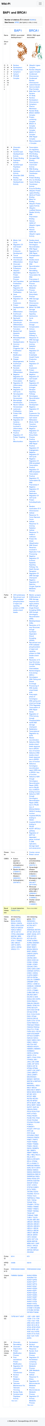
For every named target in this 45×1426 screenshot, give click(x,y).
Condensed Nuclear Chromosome (33, 80)
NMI (38, 1103)
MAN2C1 (30, 1079)
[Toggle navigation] (40, 3)
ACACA (29, 923)
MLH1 (33, 1090)
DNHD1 (29, 1005)
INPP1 (29, 1057)
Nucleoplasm (17, 67)
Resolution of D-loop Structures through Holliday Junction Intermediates (34, 664)
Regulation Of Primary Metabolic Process (34, 1399)
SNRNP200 (31, 1176)
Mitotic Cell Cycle (17, 241)
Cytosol (15, 74)
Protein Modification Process (17, 355)
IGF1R (18, 932)
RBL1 (29, 1155)
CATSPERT (31, 956)
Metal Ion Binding (32, 200)
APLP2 (35, 932)
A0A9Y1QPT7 (32, 1282)
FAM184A (30, 1025)
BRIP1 (29, 951)
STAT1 (29, 1185)
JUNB (37, 1062)
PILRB (29, 1118)
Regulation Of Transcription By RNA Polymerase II (34, 275)
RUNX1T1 (35, 1163)
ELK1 (29, 1014)
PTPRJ (13, 938)
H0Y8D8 (30, 1312)
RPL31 (29, 1161)
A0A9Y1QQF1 (32, 1290)
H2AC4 (13, 930)
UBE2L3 (30, 1230)
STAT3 (34, 1185)
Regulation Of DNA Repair (34, 252)
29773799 (32, 884)
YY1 (18, 949)
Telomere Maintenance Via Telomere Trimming (19, 1386)
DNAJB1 (36, 1003)
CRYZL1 (30, 984)
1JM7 (29, 1316)
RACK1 (35, 1146)
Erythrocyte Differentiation (18, 315)
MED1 (29, 1087)
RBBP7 (29, 1152)
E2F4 (29, 1010)
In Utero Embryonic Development (17, 251)
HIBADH (30, 1046)
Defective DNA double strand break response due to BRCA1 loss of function (34, 746)
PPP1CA (36, 1129)
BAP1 (18, 30)
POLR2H (30, 1122)
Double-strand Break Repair (34, 261)
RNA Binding (33, 169)
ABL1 (34, 919)
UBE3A (29, 1235)
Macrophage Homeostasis (17, 401)
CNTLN (29, 977)
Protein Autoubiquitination (35, 502)
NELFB (29, 1100)
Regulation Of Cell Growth (18, 245)
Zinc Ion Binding (34, 180)
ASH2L (34, 934)
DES (34, 999)
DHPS (38, 999)
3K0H (37, 1323)
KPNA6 (35, 1068)
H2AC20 (20, 927)
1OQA (29, 1318)
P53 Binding (33, 154)
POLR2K (37, 1122)
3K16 (37, 1325)
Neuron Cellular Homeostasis (18, 405)
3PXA (29, 1327)
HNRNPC (30, 1049)
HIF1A (13, 932)
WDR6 (29, 1241)
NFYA (29, 1103)
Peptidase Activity (16, 161)
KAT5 (37, 1064)
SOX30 (34, 1178)
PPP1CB (30, 1131)
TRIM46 (36, 1206)
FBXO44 (36, 1027)
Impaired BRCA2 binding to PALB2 (35, 824)
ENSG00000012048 (34, 1269)
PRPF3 (35, 1139)
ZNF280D (33, 1248)
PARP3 (13, 910)
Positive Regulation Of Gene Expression (34, 364)
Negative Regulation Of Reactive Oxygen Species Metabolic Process (35, 585)
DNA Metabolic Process (34, 1371)
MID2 (29, 1090)
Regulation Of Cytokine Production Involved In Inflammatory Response (18, 425)
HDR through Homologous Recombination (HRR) (34, 615)
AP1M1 (29, 932)
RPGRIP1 (36, 1159)
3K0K (29, 1325)
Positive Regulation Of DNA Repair (34, 441)
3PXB (34, 1327)
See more (14, 1401)
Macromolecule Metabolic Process (34, 1392)
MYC (34, 1094)
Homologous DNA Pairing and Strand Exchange (35, 680)
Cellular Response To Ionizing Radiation (33, 524)
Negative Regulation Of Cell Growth (34, 376)
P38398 (36, 1312)
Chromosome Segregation (33, 304)
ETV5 (38, 1020)
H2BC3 (18, 930)
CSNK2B (38, 986)
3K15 (33, 1325)
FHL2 (29, 1029)
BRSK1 (34, 951)
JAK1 (35, 1059)
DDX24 (29, 999)
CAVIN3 (30, 958)
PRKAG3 (30, 1137)
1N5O (38, 1316)
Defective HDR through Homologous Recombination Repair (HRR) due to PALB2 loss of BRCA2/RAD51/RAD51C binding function (35, 803)
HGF (35, 1044)
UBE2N (35, 1230)
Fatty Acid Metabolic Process (32, 287)
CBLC (13, 925)
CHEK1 (29, 973)
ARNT (29, 934)
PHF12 (29, 1113)
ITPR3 (13, 934)
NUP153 (36, 1107)
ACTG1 (35, 923)
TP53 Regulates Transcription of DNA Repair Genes (34, 708)
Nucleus (16, 65)
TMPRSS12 (31, 1198)
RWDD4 (37, 1165)
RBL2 (33, 1155)
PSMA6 (34, 1142)
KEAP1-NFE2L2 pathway (34, 829)
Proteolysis (17, 268)
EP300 (34, 1016)
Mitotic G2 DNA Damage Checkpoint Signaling (34, 310)
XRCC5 (35, 1245)
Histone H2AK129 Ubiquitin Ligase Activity (34, 232)
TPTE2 (36, 1204)
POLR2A (35, 1120)
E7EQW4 (36, 1308)
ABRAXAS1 (31, 921)
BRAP (29, 947)
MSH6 (39, 1092)
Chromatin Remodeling (33, 269)
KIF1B (35, 1066)
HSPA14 (30, 1053)
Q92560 (20, 1275)
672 (28, 1256)
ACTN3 (29, 925)
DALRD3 (30, 994)
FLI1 (32, 1029)
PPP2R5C (30, 1135)
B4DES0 (30, 1305)
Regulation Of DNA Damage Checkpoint (34, 575)
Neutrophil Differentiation (18, 319)
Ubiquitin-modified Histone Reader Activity (35, 210)
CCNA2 (35, 962)
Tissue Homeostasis (17, 256)
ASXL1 (18, 919)
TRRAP (29, 1211)
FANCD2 (30, 1027)
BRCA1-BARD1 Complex (34, 114)
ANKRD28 (30, 930)
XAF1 (33, 1243)
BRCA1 (34, 30)
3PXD (29, 1329)
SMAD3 (35, 1170)
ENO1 (29, 1016)
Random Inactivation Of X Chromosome (35, 508)
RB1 (28, 1150)
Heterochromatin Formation (19, 328)
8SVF (22, 1316)
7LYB (37, 1336)
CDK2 (29, 968)
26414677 (32, 882)
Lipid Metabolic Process (34, 282)
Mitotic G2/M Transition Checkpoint (33, 424)
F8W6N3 (14, 1275)
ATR (34, 938)
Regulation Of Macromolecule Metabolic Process (34, 1384)
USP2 (18, 945)
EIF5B (35, 1012)
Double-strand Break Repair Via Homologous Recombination (35, 243)
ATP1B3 (30, 938)
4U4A (29, 1333)
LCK (33, 1070)
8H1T (18, 1316)
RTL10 (29, 1163)
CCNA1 (29, 962)
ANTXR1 (38, 930)
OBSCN (30, 1109)
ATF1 (39, 934)
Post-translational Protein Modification (17, 1360)
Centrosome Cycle (33, 317)
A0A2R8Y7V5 (32, 1277)
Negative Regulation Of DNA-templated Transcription (18, 377)
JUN (32, 1062)
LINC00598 (20, 934)
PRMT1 (29, 1139)
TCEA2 (35, 1191)
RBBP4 (33, 1150)
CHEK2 (35, 973)
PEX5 (34, 1111)
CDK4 (34, 968)
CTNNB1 (35, 990)
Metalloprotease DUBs (34, 622)
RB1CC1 (20, 938)
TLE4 (34, 1196)
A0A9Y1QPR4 (32, 1280)
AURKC (29, 943)
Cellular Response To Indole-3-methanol (33, 533)
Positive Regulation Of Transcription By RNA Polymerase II (34, 480)
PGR (38, 1111)
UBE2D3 (30, 1224)
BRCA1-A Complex (32, 124)
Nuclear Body (34, 110)
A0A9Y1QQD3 (32, 1288)
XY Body (32, 95)
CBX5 (17, 925)
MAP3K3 (38, 1081)
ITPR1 (38, 1057)
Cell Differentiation (18, 310)
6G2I (28, 1336)
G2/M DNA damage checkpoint (33, 724)
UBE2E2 (30, 1226)
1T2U (29, 1321)
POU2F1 (30, 1129)
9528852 (33, 20)
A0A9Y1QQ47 (32, 1286)
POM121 (30, 1124)
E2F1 (36, 1007)
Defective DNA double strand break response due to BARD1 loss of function (34, 757)
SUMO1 (36, 1187)
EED (32, 1010)
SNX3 (37, 1176)
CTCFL (29, 990)
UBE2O (17, 943)
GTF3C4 (30, 1036)
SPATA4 (30, 1180)
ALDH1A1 (30, 927)
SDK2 (29, 1168)
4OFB (37, 1331)
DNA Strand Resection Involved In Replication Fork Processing (34, 549)
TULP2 (35, 1217)
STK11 (13, 940)
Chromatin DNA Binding (18, 176)
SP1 (38, 1178)
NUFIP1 (30, 1107)
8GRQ (29, 1338)
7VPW (13, 1316)
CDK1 (35, 966)
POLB (29, 1120)
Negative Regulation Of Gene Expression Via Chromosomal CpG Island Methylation (34, 413)
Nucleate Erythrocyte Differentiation (18, 370)
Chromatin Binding (16, 148)
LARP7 (29, 1070)
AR (39, 932)
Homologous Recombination (34, 397)
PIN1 (34, 1118)
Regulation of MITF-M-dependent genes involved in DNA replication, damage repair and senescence (35, 840)
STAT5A (30, 1187)
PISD (38, 1118)
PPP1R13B (31, 1133)
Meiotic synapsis (35, 595)
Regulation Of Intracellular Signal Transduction (18, 1369)
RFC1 (34, 1157)
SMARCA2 (36, 1172)
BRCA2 (29, 949)
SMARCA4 (31, 1174)
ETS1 (34, 1020)
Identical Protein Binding (34, 196)
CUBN (29, 992)
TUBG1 (29, 1217)
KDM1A (29, 1066)
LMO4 (29, 1074)
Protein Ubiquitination (34, 371)
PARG (35, 1109)
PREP (37, 1135)
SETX (34, 1168)
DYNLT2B (30, 1007)
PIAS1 (34, 1113)
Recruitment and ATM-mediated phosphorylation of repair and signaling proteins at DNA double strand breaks (19, 604)
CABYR (29, 953)
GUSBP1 (36, 1036)
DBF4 (35, 994)
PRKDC (36, 1137)
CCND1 (35, 964)
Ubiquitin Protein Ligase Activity (35, 204)
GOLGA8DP (35, 1033)
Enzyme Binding (35, 188)
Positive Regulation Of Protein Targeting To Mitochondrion (19, 437)
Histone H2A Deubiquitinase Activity (18, 182)
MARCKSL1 (31, 1085)
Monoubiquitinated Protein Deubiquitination (19, 339)
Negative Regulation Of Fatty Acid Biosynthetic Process (34, 432)
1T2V (33, 1321)
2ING (29, 1323)
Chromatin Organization (17, 265)
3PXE (34, 1329)
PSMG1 (30, 1146)
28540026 (16, 867)
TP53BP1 (30, 1204)
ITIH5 (34, 1057)
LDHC (29, 1072)
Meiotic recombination (34, 738)
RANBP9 (35, 1148)
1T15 (33, 1318)
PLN (18, 910)
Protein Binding (18, 158)
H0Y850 (36, 1310)
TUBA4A (30, 1215)
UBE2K (35, 1228)
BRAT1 (34, 947)
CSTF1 (29, 988)
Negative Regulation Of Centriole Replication (34, 490)
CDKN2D (30, 971)
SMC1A (37, 1174)
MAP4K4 (30, 1083)
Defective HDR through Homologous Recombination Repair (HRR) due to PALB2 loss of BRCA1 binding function (34, 784)
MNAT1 (38, 1090)
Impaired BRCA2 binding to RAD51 (35, 817)
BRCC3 (35, 949)
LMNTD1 (35, 1072)
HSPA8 (35, 1053)
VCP (33, 1239)
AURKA (34, 940)
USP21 (13, 947)
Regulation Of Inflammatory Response (18, 385)
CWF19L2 (35, 992)
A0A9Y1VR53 (32, 1299)
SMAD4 (29, 1172)
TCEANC (30, 1193)
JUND (29, 1064)
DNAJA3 (30, 1003)
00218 (29, 1262)
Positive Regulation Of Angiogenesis (34, 448)
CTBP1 (34, 988)
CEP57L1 (37, 971)
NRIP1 (34, 1105)
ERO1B (35, 1018)
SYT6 (29, 1189)
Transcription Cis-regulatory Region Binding (34, 149)
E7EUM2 (30, 1310)
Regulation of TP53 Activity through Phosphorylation (34, 717)
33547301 (32, 865)
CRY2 (36, 981)
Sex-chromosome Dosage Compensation (34, 323)
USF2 (29, 1237)
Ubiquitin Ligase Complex (34, 66)
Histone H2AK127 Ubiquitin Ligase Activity (34, 224)
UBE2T (29, 1232)
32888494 (32, 893)
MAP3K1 (14, 936)
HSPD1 (29, 1055)
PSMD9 (35, 1144)
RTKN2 (34, 1161)
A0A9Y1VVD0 (32, 1301)
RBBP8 (35, 1152)
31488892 (32, 876)
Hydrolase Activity (16, 172)
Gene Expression (17, 295)
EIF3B (37, 1010)
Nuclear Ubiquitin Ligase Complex (35, 70)
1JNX (33, 1316)
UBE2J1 (30, 1228)
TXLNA (29, 1219)
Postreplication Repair (34, 256)
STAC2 (35, 1183)
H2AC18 (14, 927)
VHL (36, 1239)
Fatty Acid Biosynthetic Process (33, 294)
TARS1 (33, 1189)
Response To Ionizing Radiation (33, 344)
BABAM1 (36, 943)
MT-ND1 (30, 1094)
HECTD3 (30, 1044)
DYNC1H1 (36, 1005)
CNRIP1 (35, 975)
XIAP (37, 1243)
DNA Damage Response (34, 299)
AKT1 (34, 925)
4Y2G (37, 1333)
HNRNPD (37, 1049)
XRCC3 (13, 949)
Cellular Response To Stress (33, 1376)
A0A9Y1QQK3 (32, 1295)
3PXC (38, 1327)
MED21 (34, 1087)
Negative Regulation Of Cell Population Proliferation (18, 288)
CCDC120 (35, 960)
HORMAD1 (31, 1051)
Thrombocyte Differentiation (18, 261)
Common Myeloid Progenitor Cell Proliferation (18, 347)
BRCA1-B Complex (32, 129)
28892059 (16, 878)
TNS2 (38, 1198)
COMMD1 (36, 979)
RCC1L (38, 1155)
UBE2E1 (36, 1224)
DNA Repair (33, 249)
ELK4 (33, 1014)
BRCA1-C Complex (32, 133)
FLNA (37, 1029)
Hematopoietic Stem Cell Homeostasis (18, 396)
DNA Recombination (34, 265)
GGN (28, 1033)
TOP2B (29, 1202)
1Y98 (37, 1321)
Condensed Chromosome (33, 75)
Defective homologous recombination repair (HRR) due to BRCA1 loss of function (35, 769)
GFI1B (38, 1031)
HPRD (17, 22)
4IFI (37, 1329)
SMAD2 (29, 1170)
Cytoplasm (17, 72)
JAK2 (29, 1062)
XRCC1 (29, 1245)
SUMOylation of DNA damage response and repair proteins (34, 600)
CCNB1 (29, 964)
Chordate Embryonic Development (33, 402)
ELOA (38, 1014)
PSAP (29, 1142)
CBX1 (35, 958)
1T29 (37, 1318)
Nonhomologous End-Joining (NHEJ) (34, 672)
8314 (12, 1256)
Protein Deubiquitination (18, 306)
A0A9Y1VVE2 (32, 1303)
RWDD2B (30, 1165)
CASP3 (35, 953)
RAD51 (29, 1148)
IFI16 (34, 1055)
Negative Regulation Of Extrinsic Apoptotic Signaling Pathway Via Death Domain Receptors (34, 563)
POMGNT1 (31, 1126)
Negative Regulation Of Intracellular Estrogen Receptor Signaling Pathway (34, 387)
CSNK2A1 (30, 986)
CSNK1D (36, 984)
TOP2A (33, 1200)
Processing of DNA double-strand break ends (34, 689)
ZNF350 (30, 1250)
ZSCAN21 (30, 1252)
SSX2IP (30, 1183)
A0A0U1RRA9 (32, 1275)
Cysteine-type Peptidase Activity (18, 166)
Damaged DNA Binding (34, 159)
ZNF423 (36, 1250)
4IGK (29, 1331)
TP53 (34, 1202)
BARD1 (34, 945)
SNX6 (29, 1178)
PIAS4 (29, 1116)
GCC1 (33, 1031)
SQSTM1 (36, 1180)
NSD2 (39, 1105)
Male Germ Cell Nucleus (34, 92)
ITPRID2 (30, 1059)
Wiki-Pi (5, 3)
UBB (34, 1219)
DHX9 (29, 1001)
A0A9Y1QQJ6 (32, 1293)
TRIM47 (30, 1209)
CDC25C (30, 966)
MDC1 (38, 1085)
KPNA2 (29, 1068)
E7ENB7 (30, 1308)
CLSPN (29, 975)
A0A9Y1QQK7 (32, 1297)
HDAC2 (35, 1042)
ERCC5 (29, 1018)
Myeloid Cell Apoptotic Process (17, 333)
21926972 (16, 871)
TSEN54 (36, 1211)
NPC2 (29, 1105)
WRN (29, 1243)
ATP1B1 (33, 936)
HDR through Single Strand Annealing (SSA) (35, 608)
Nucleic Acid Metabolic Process (33, 1353)
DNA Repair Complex (33, 137)
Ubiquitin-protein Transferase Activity (34, 173)
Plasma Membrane (32, 107)
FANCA (36, 1025)
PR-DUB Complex (16, 77)
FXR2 (29, 1031)
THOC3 (29, 1196)
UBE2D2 (36, 1222)
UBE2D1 (30, 1222)
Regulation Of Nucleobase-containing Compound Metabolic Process (34, 1362)
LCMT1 (38, 1070)
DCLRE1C (30, 997)
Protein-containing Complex (32, 119)
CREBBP (30, 981)
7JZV (33, 1336)
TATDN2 (30, 1191)
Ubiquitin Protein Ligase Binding (35, 191)
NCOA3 (35, 1098)
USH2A (34, 1237)
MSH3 (34, 1092)
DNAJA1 (35, 1001)
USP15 (13, 945)
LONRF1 (35, 1074)
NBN (19, 936)
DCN (36, 997)
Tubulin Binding (34, 182)
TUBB (36, 1215)
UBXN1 (35, 1235)
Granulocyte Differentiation (18, 323)
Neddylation (33, 729)
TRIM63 (19, 940)
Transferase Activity (33, 185)
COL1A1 (30, 979)
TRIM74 (36, 1209)
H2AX (29, 1040)
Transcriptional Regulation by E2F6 (34, 733)
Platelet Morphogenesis (18, 360)
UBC (12, 943)
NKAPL (34, 1103)
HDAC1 (29, 1042)
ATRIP (29, 940)
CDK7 (38, 968)
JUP (33, 1064)
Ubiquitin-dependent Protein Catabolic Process (16, 274)
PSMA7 (29, 1144)
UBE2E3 (36, 1226)
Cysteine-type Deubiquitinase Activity (18, 153)
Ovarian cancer (34, 852)
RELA (29, 1157)
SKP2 (38, 1168)
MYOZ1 (29, 1096)
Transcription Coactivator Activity (33, 164)
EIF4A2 (29, 1012)
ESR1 (22, 925)
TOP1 (29, 1200)
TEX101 (36, 1193)
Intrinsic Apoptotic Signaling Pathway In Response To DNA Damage (34, 334)
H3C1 (39, 1040)
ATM (28, 936)
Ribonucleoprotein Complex (35, 142)
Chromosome (17, 69)
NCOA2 (29, 1098)
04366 (13, 1262)
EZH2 (29, 1023)
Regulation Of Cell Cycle (18, 390)
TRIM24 (30, 1206)
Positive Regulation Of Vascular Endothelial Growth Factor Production (34, 353)
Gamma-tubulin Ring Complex (34, 88)
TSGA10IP (31, 1213)
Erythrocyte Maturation (17, 364)
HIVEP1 (36, 1046)
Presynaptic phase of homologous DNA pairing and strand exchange (35, 698)
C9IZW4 (36, 1305)
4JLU (33, 1331)
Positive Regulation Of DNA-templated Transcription (34, 470)
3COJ (33, 1323)
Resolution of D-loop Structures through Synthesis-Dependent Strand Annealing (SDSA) (34, 632)
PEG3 (29, 1111)
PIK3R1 (34, 1116)
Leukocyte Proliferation (17, 410)
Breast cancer (34, 854)
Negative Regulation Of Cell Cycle (34, 454)
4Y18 (33, 1333)
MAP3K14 (30, 1081)
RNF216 (30, 1159)
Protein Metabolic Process (16, 1379)
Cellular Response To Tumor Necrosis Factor (34, 516)
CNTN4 (35, 977)
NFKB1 (35, 1100)
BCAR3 (18, 921)
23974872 (16, 882)
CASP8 (19, 923)
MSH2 (29, 1092)
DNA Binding (33, 156)
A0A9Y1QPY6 (32, 1284)
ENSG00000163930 (18, 1269)
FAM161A (34, 1023)
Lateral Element (34, 85)
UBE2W (35, 1232)
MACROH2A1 (32, 1077)
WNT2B (34, 1241)
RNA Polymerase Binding (33, 216)
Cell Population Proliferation (18, 282)
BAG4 (13, 921)
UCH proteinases (19, 595)
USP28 (18, 947)
